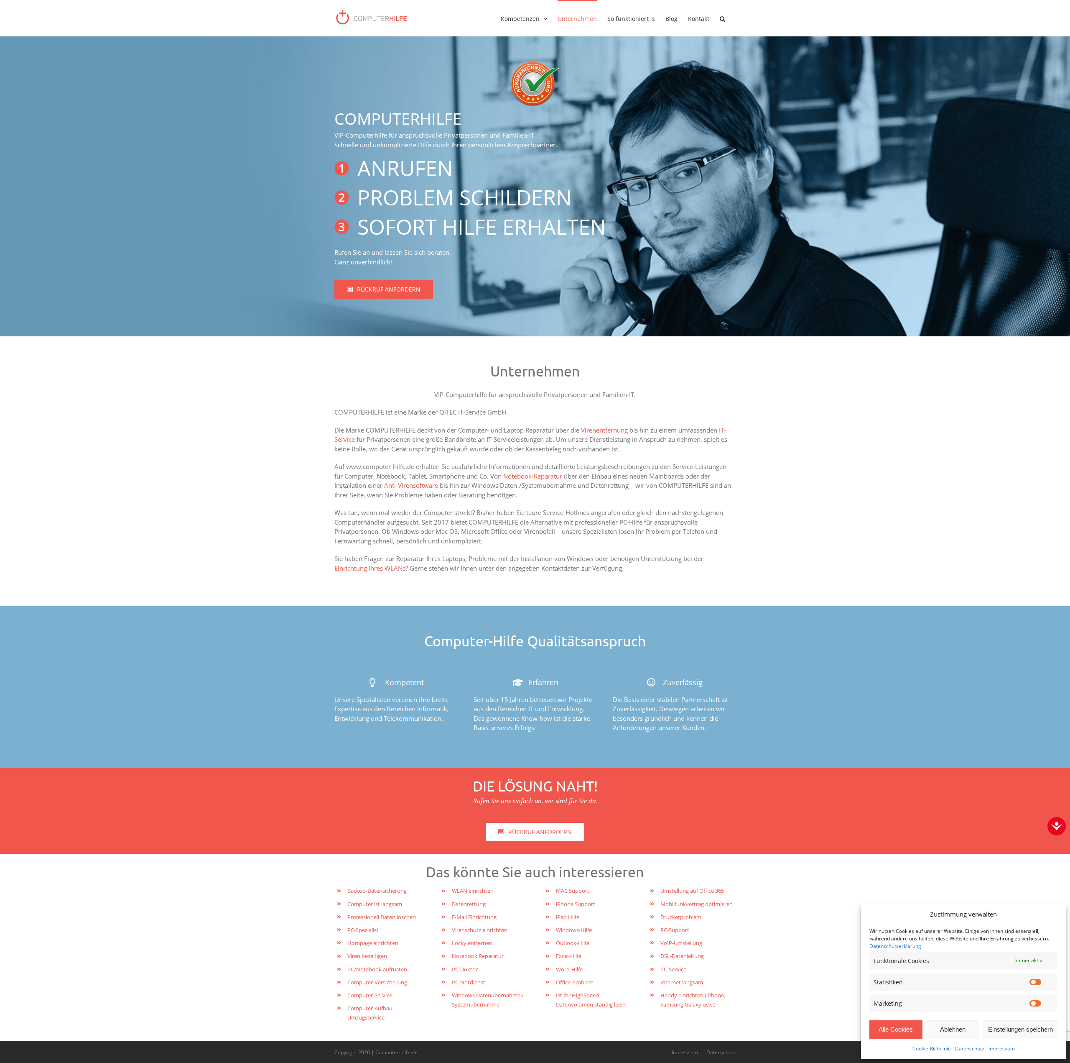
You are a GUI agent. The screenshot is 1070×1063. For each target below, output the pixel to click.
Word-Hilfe (569, 969)
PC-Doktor (465, 969)
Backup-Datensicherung (377, 890)
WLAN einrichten (473, 890)
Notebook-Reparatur (532, 476)
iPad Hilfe (567, 917)
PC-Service (673, 969)
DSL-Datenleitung (682, 956)
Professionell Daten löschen (381, 917)
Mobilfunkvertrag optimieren (696, 904)
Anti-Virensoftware (411, 485)
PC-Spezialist (363, 930)
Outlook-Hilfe (572, 943)
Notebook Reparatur (478, 956)
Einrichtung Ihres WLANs (369, 568)
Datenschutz (969, 1048)
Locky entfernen (472, 943)
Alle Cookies (896, 1029)
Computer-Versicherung (377, 982)
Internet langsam (681, 982)
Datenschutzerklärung (895, 946)
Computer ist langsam (374, 904)
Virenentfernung (604, 430)
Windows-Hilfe (574, 930)
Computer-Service (369, 995)
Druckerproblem (680, 917)
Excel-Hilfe (568, 956)
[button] (722, 18)
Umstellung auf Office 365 (692, 890)
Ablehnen (953, 1029)
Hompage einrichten (372, 943)
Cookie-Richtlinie (931, 1048)
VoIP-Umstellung (681, 943)
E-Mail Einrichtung (474, 917)
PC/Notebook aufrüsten (377, 969)
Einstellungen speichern (1020, 1029)
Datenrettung (469, 904)
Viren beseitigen (367, 956)
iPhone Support (575, 904)
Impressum (1001, 1048)
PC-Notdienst (468, 982)
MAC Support (572, 890)
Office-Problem (575, 982)
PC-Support (674, 930)
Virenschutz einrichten (479, 930)
